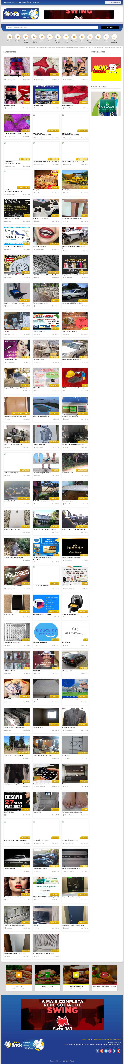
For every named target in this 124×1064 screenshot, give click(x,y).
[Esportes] (17, 37)
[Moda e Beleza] (25, 37)
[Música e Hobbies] (58, 37)
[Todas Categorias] (114, 37)
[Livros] (82, 37)
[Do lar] (50, 37)
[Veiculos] (106, 37)
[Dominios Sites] (90, 37)
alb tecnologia (68, 1061)
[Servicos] (9, 37)
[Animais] (42, 37)
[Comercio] (74, 37)
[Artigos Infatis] (66, 37)
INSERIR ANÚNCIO (113, 2)
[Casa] (98, 37)
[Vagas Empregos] (34, 37)
